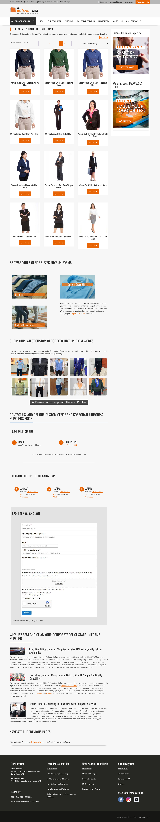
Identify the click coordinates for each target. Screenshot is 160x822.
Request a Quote (143, 2)
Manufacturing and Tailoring (58, 789)
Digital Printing (120, 21)
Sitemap (121, 784)
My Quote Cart (88, 784)
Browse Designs (22, 21)
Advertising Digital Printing (57, 774)
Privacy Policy (123, 774)
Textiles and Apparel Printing (58, 779)
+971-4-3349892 (71, 445)
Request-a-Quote (89, 779)
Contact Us (136, 21)
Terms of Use (123, 769)
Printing (49, 693)
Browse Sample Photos (91, 789)
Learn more (125, 120)
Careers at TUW (124, 779)
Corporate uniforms (69, 686)
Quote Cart (103, 2)
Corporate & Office (78, 313)
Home (42, 21)
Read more (24, 91)
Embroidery (103, 21)
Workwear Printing (86, 21)
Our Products (54, 21)
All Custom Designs (37, 742)
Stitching (68, 21)
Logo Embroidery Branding (57, 784)
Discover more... (127, 67)
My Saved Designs (116, 2)
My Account (129, 2)
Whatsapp (24, 497)
